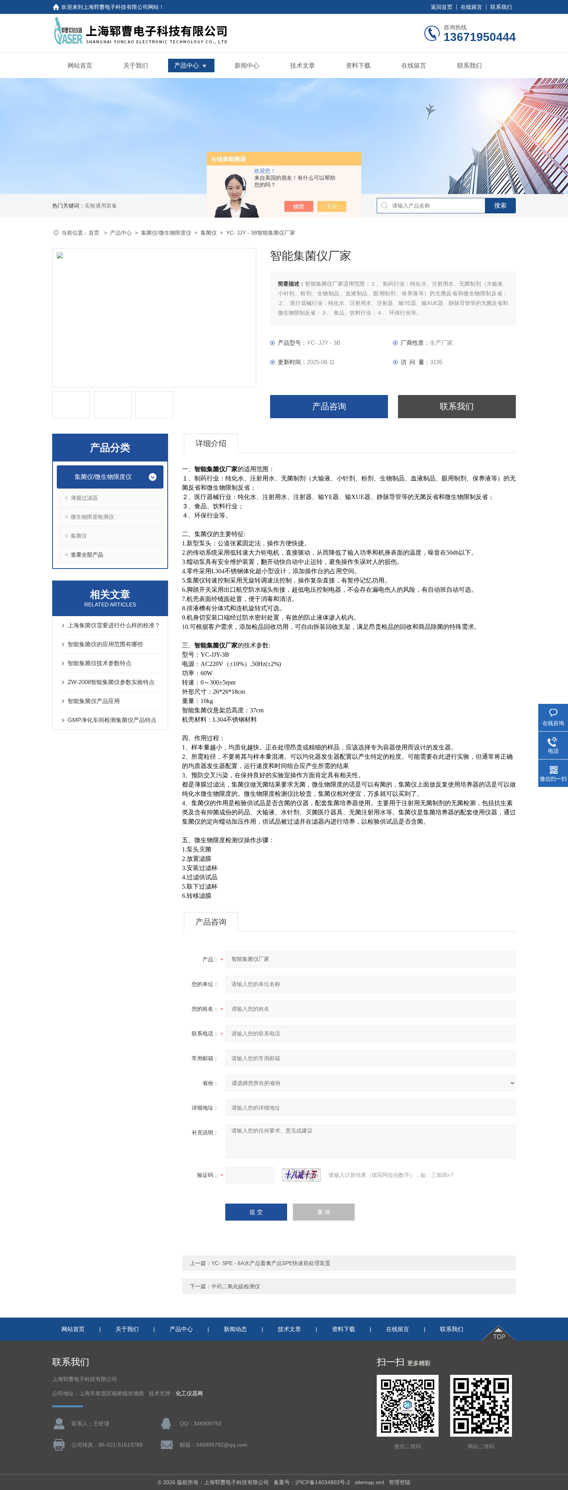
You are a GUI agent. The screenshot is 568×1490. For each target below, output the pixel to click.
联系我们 (501, 7)
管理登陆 (399, 1482)
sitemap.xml (369, 1482)
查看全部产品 (87, 555)
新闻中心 (247, 65)
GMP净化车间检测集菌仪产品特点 (112, 720)
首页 (94, 233)
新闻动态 (235, 1329)
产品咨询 (329, 406)
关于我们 (135, 65)
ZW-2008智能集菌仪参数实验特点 (111, 682)
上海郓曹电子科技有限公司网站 (121, 7)
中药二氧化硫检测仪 (235, 1286)
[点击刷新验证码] (301, 1175)
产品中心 (186, 65)
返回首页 (441, 7)
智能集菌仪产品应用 (94, 701)
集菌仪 (209, 233)
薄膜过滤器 (84, 498)
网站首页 (80, 65)
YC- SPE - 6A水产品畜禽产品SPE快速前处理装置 (270, 1263)
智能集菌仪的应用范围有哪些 (105, 644)
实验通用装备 (101, 206)
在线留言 (471, 7)
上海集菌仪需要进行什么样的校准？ (114, 625)
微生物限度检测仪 (92, 517)
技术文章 (302, 65)
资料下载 (358, 65)
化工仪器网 (189, 1393)
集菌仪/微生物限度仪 (166, 233)
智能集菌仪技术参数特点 (99, 663)
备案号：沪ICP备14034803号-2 (312, 1482)
